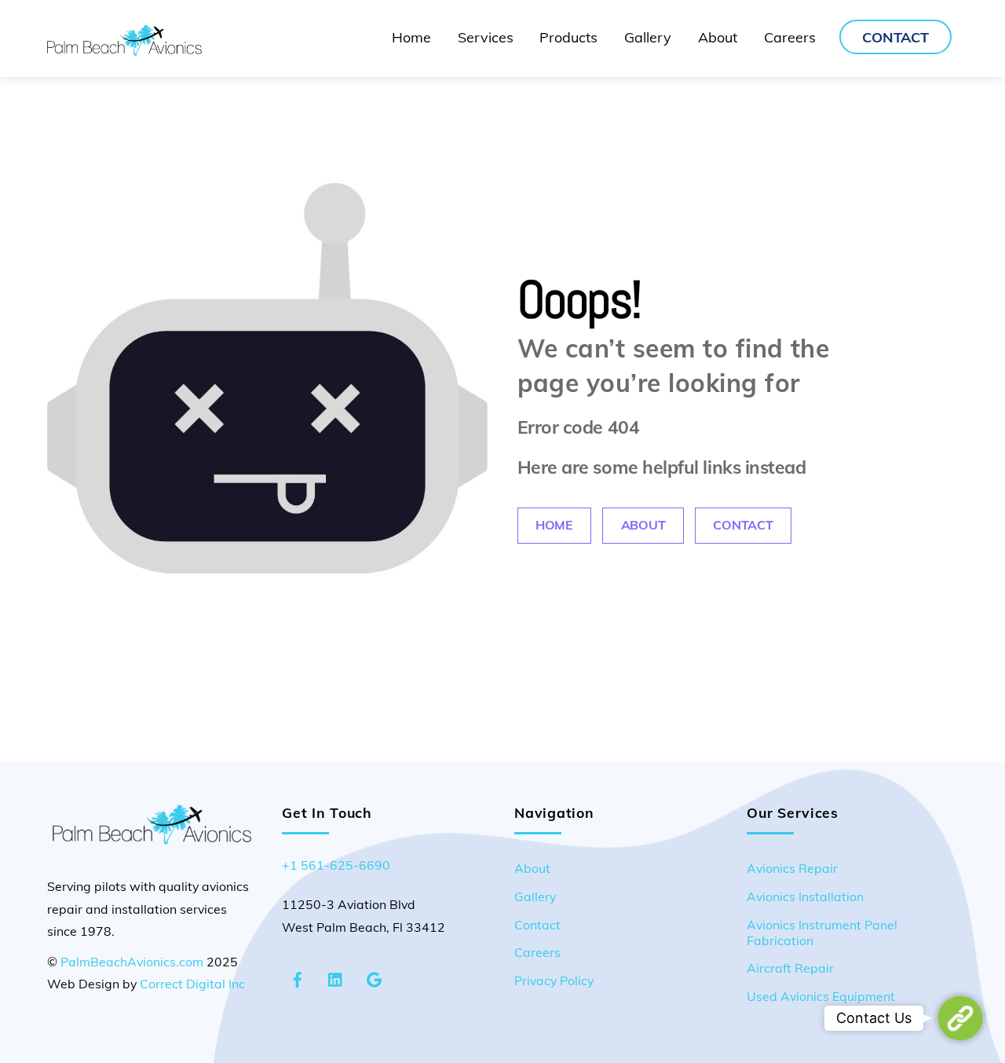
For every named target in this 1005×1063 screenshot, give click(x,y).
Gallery (647, 37)
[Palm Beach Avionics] (124, 48)
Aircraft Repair (790, 968)
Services (485, 37)
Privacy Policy (554, 980)
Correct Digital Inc (192, 984)
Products (568, 37)
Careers (790, 37)
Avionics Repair (792, 868)
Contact (895, 37)
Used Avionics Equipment (821, 996)
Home (411, 37)
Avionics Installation (805, 896)
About (717, 37)
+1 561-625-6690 (336, 865)
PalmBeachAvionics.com (131, 962)
